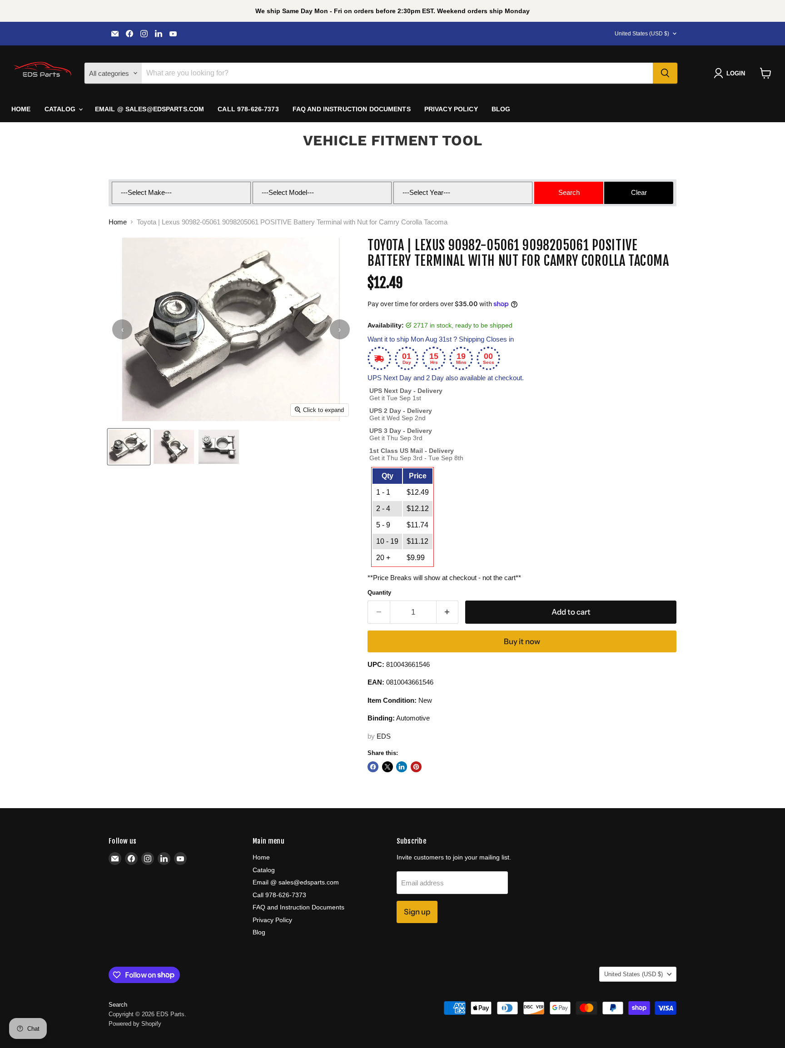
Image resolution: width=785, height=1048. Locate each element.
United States (642, 33)
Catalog (61, 109)
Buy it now (522, 641)
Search (118, 1004)
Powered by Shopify (135, 1023)
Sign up (417, 911)
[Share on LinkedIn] (401, 766)
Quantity (379, 592)
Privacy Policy (451, 109)
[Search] (665, 73)
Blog (501, 109)
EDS (384, 736)
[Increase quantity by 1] (448, 612)
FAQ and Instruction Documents (352, 109)
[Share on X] (387, 766)
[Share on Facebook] (373, 766)
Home (21, 109)
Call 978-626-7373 (248, 109)
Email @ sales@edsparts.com (149, 109)
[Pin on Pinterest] (416, 766)
